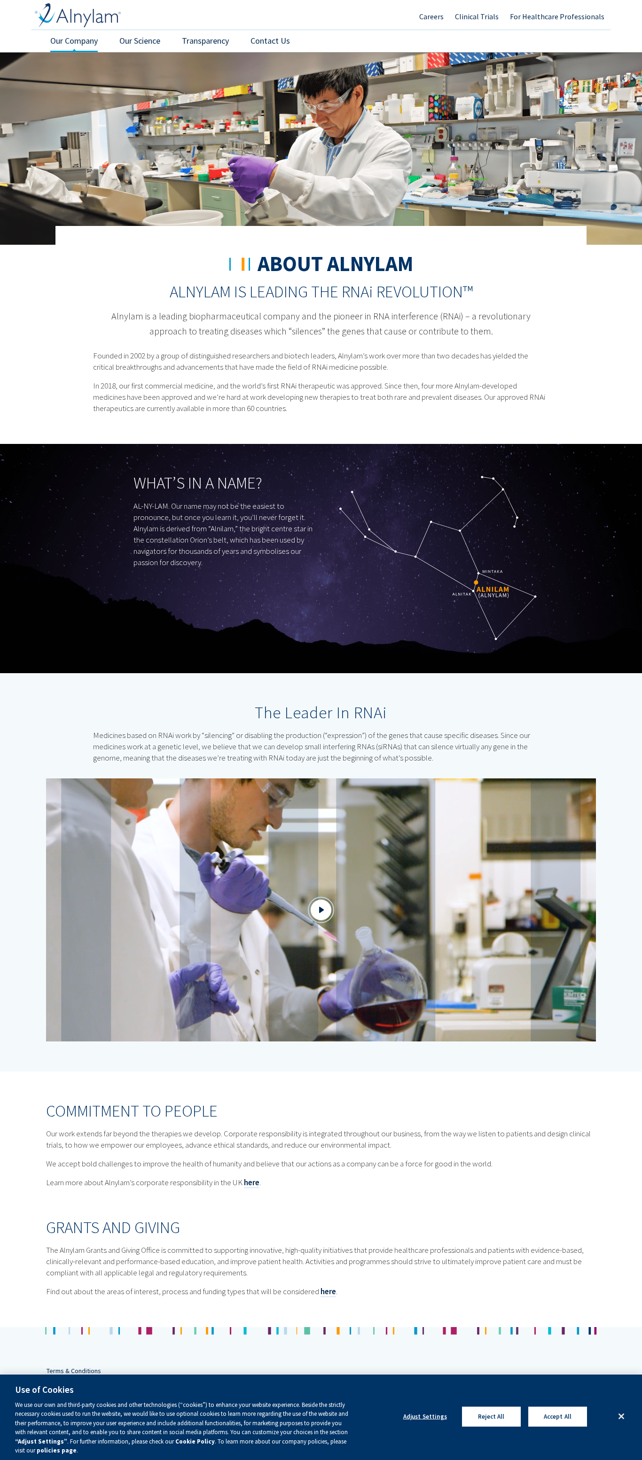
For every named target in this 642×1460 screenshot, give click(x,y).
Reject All (491, 1417)
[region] (321, 1417)
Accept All (558, 1417)
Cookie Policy (195, 1441)
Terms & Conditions (74, 1371)
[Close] (621, 1416)
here (251, 1182)
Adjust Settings (425, 1417)
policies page (57, 1450)
